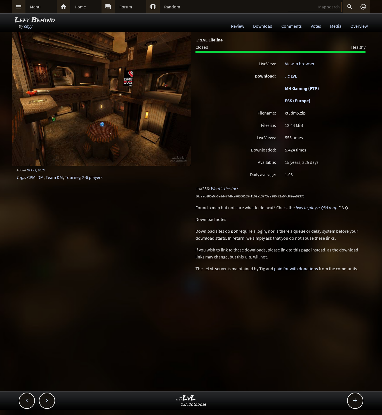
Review (237, 26)
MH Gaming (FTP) (302, 88)
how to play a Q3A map (317, 207)
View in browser (300, 63)
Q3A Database (193, 404)
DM (40, 177)
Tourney (72, 177)
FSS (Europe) (297, 100)
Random (172, 7)
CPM (31, 177)
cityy (28, 26)
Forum (125, 7)
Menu (35, 7)
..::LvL (291, 76)
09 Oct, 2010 (35, 170)
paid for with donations (296, 268)
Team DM (54, 177)
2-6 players (92, 177)
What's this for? (224, 188)
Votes (316, 26)
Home (80, 7)
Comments (291, 26)
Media (335, 26)
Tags (20, 177)
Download (262, 26)
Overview (359, 26)
